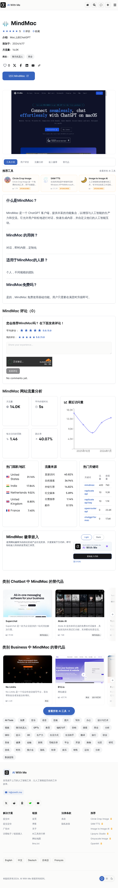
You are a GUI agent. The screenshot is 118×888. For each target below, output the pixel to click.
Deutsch (32, 860)
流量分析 (39, 162)
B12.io (61, 687)
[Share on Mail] (33, 65)
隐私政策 (65, 823)
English (8, 860)
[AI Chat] (101, 5)
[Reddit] (14, 803)
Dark (98, 537)
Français (59, 860)
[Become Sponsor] (22, 803)
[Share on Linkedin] (26, 65)
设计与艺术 (96, 697)
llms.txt (35, 843)
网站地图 (36, 838)
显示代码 (77, 561)
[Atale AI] (79, 603)
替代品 (66, 162)
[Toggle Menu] (115, 5)
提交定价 (7, 823)
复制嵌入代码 (92, 556)
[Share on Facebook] (20, 65)
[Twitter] (6, 803)
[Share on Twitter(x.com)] (14, 65)
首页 (34, 818)
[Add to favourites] (4, 65)
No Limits (11, 687)
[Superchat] (27, 603)
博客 (34, 823)
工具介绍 (10, 162)
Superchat (11, 621)
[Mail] (38, 803)
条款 (63, 818)
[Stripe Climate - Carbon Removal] (30, 803)
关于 (34, 828)
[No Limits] (27, 669)
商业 (30, 56)
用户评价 (24, 162)
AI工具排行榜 (38, 833)
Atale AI (62, 621)
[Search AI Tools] (94, 5)
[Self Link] (39, 65)
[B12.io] (79, 669)
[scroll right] (112, 614)
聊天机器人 (17, 56)
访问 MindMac (17, 75)
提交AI (6, 818)
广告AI (6, 828)
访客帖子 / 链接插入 (12, 833)
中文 (20, 860)
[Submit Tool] (108, 5)
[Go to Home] (87, 5)
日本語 (45, 860)
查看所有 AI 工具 (107, 170)
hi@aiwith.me (15, 792)
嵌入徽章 (53, 162)
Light (86, 537)
